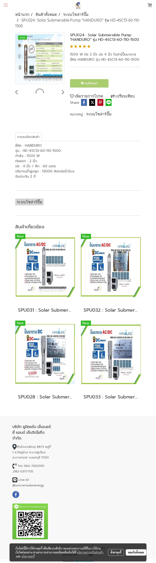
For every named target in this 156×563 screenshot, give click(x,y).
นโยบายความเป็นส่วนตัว (90, 552)
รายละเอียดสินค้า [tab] (28, 137)
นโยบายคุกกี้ (28, 556)
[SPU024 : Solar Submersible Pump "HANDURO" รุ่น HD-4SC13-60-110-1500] (39, 58)
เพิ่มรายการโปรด (88, 96)
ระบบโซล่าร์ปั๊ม (98, 114)
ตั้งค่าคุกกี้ (116, 552)
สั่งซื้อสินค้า (91, 83)
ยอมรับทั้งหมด (136, 552)
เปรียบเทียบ (125, 96)
